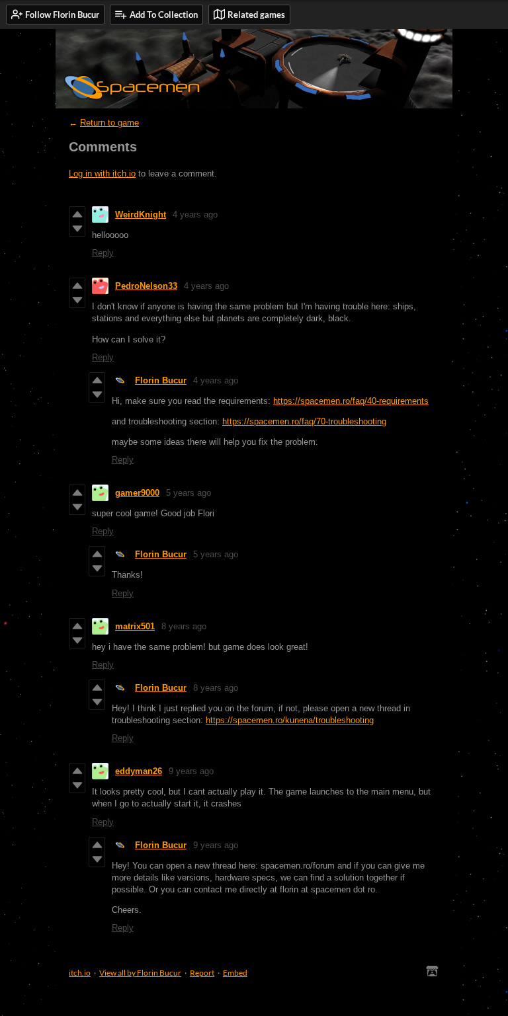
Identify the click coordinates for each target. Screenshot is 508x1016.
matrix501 (135, 626)
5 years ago (188, 493)
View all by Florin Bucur (140, 973)
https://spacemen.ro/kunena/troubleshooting (290, 720)
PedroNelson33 (146, 286)
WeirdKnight (140, 214)
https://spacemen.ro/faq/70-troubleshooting (304, 421)
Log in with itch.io (102, 173)
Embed (235, 973)
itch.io (80, 973)
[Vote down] (77, 228)
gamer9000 (137, 493)
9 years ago (191, 771)
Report (202, 973)
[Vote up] (77, 214)
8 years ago (183, 626)
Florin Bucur (161, 380)
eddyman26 (138, 771)
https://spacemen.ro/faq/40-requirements (351, 401)
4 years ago (195, 214)
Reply (103, 253)
